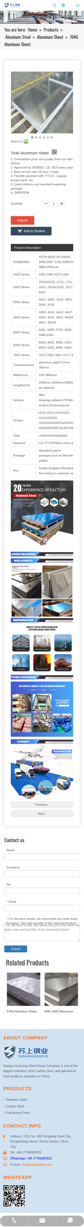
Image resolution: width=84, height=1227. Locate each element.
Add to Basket (34, 231)
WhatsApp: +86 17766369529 (31, 1158)
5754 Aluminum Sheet (21, 1011)
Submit (15, 949)
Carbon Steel (14, 1106)
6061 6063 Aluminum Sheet (61, 1011)
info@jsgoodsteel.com (36, 1164)
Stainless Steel (16, 1099)
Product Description (27, 247)
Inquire (22, 220)
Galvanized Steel (17, 1112)
